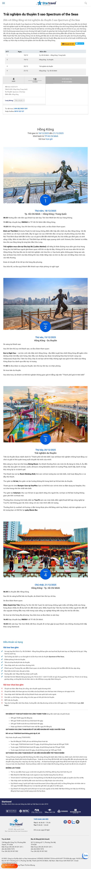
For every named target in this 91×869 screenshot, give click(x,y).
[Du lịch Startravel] (46, 3)
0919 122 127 (19, 111)
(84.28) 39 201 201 (15, 847)
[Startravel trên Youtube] (69, 822)
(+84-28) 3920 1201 (21, 108)
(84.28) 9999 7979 (8, 849)
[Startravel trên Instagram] (77, 822)
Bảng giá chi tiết (69, 44)
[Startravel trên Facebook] (65, 822)
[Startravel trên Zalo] (73, 822)
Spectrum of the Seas (19, 92)
